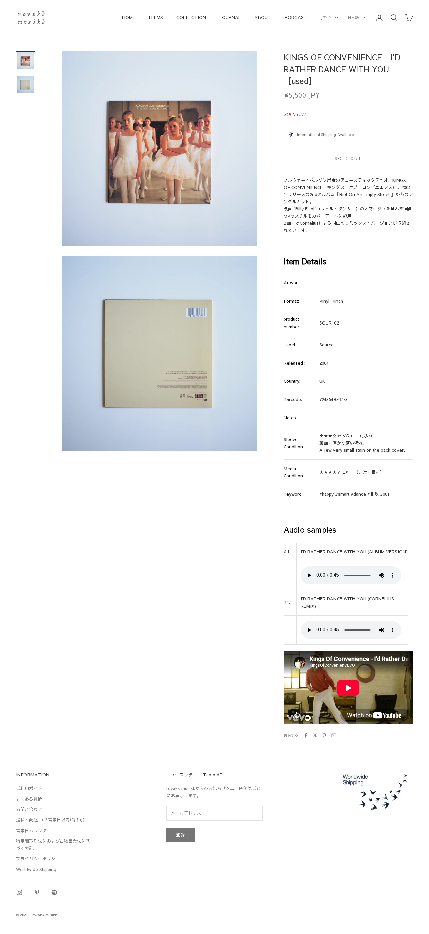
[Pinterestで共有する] (324, 735)
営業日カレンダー (33, 831)
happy (328, 494)
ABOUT (262, 17)
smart (344, 494)
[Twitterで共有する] (315, 735)
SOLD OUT (348, 158)
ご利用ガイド (29, 788)
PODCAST (296, 17)
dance (359, 494)
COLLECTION (191, 17)
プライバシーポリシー (38, 859)
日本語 (353, 17)
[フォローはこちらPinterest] (37, 892)
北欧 (374, 494)
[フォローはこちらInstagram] (19, 892)
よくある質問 (29, 799)
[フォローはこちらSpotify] (54, 892)
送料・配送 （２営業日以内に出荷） (51, 820)
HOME (129, 17)
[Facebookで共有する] (305, 735)
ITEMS (156, 17)
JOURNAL (230, 17)
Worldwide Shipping (36, 869)
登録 (180, 834)
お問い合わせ (29, 809)
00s (386, 494)
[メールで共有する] (333, 735)
